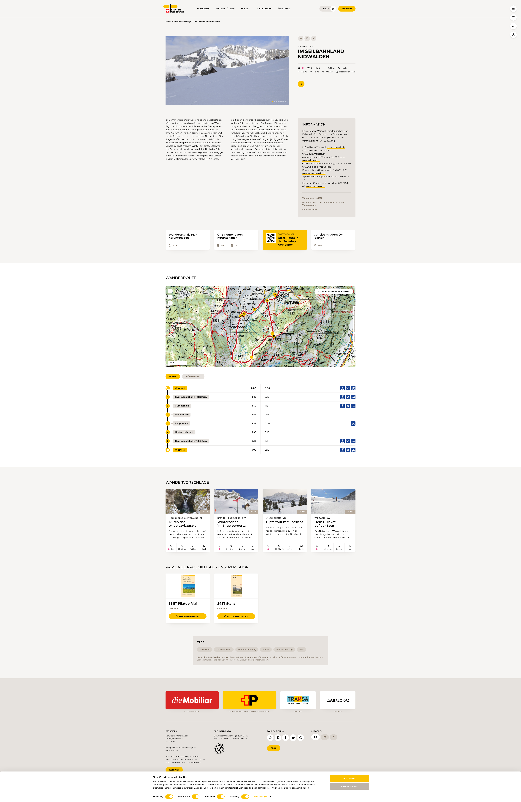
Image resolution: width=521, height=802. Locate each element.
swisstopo (354, 338)
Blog (274, 748)
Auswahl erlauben (349, 786)
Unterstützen (225, 8)
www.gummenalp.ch (313, 154)
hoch (344, 68)
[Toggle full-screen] (170, 303)
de (315, 737)
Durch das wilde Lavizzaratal (183, 523)
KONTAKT (174, 770)
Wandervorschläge (182, 22)
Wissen (245, 8)
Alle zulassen (349, 778)
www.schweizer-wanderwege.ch (354, 319)
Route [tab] (172, 376)
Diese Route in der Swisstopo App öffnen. (288, 241)
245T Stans (226, 603)
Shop (326, 8)
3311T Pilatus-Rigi (183, 603)
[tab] (272, 101)
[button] (227, 70)
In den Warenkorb (189, 616)
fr (324, 737)
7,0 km (331, 68)
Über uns (284, 8)
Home (168, 22)
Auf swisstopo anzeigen (336, 291)
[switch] (195, 796)
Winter (329, 72)
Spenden (347, 8)
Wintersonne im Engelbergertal (232, 523)
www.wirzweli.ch (336, 147)
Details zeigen (261, 796)
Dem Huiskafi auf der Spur (325, 523)
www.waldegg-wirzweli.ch (316, 167)
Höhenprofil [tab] (193, 376)
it (333, 737)
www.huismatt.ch (315, 186)
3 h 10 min (316, 68)
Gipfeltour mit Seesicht (284, 522)
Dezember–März (347, 72)
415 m (304, 72)
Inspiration (264, 8)
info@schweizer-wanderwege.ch (181, 747)
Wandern (203, 8)
